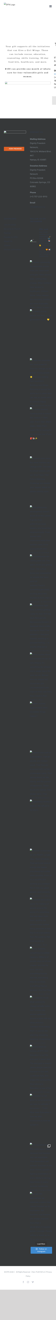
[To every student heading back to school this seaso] (41, 431)
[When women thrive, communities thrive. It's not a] (41, 676)
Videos (7, 245)
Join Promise (10, 224)
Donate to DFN (10, 237)
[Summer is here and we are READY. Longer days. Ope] (41, 872)
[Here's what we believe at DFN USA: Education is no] (41, 1069)
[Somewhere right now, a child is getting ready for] (41, 627)
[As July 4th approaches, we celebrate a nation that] (41, 1216)
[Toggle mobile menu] (50, 6)
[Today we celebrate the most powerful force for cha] (41, 382)
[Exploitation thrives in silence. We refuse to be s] (41, 823)
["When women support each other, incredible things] (41, 725)
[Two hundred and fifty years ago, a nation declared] (41, 1167)
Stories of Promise (12, 249)
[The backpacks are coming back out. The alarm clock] (41, 578)
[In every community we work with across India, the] (41, 284)
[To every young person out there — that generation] (41, 333)
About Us (8, 241)
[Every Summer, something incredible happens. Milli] (41, 970)
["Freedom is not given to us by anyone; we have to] (41, 1118)
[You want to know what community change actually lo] (41, 1019)
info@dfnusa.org (37, 207)
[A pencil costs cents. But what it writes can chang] (41, 480)
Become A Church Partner (12, 231)
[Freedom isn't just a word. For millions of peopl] (41, 921)
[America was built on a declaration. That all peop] (41, 774)
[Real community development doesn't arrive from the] (41, 529)
